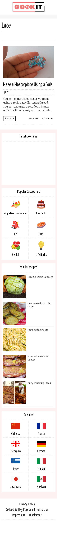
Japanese (15, 486)
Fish (41, 234)
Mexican (41, 486)
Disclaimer (35, 515)
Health (15, 254)
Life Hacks (41, 254)
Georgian (16, 451)
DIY (6, 92)
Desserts (41, 213)
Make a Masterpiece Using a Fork (27, 84)
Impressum (18, 515)
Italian (41, 469)
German (41, 451)
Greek (16, 469)
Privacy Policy (27, 504)
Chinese (15, 433)
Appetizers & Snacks (15, 213)
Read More (9, 118)
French (41, 433)
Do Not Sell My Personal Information (27, 510)
